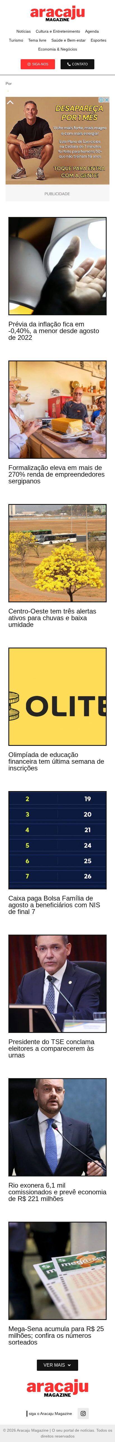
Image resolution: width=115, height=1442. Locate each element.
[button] (57, 1365)
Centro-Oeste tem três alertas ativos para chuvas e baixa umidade (52, 617)
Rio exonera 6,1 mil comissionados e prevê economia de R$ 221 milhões (57, 1191)
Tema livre (37, 40)
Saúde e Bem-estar (68, 40)
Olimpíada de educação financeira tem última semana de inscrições (56, 761)
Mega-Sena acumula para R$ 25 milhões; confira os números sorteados (56, 1335)
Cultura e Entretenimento (58, 31)
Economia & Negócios (57, 49)
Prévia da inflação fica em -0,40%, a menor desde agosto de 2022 (53, 330)
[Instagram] (83, 1413)
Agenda (92, 31)
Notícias (23, 31)
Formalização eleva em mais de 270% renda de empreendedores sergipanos (56, 474)
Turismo (16, 40)
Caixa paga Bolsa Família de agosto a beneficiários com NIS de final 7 (54, 904)
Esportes (98, 40)
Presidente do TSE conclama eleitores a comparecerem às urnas (51, 1048)
